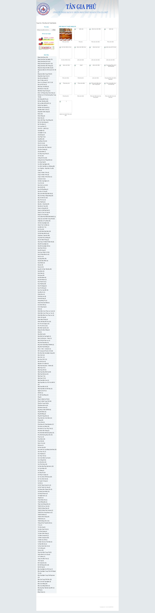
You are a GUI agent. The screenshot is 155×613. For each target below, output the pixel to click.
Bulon (39, 113)
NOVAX (39, 392)
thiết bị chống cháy (42, 508)
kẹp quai (40, 275)
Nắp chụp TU (41, 378)
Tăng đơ (40, 497)
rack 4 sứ (40, 443)
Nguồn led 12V (41, 390)
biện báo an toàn (42, 88)
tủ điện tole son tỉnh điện (44, 541)
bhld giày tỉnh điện (42, 86)
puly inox (40, 437)
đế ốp (39, 590)
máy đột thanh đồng (43, 346)
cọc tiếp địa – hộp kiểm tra (45, 168)
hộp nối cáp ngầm (42, 244)
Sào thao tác (41, 451)
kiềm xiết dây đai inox (43, 321)
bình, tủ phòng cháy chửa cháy (46, 92)
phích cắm (40, 422)
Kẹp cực (40, 256)
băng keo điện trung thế (44, 74)
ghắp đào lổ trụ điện (43, 220)
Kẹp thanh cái (41, 281)
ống (39, 397)
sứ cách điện (41, 468)
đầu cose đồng (41, 583)
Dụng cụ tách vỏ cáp (43, 212)
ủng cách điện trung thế (44, 552)
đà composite (41, 562)
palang (39, 420)
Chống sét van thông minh (44, 160)
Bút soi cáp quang (42, 122)
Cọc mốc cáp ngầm (42, 164)
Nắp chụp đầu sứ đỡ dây (44, 388)
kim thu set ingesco (43, 323)
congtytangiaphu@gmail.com (48, 602)
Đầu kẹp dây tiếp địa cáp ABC (45, 587)
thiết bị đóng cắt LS (43, 520)
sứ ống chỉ (40, 472)
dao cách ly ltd (42, 185)
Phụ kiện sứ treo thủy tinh (44, 428)
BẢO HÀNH (59, 19)
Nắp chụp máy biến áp (43, 372)
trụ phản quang (41, 531)
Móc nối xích (41, 361)
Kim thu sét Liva (42, 325)
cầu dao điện (41, 151)
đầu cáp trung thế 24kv (43, 579)
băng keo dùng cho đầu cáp (45, 67)
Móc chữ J (40, 357)
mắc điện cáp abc (42, 327)
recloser (40, 445)
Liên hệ (67, 19)
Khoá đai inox (41, 296)
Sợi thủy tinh (41, 455)
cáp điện (40, 139)
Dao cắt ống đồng (42, 189)
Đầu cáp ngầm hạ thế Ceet (44, 569)
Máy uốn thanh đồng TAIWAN (45, 344)
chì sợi (39, 155)
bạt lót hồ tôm (41, 84)
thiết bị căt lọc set (42, 506)
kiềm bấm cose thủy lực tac (45, 313)
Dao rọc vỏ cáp (42, 191)
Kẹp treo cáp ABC (42, 290)
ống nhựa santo (42, 407)
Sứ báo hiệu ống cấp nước (44, 466)
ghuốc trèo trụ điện (43, 225)
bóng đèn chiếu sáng (43, 111)
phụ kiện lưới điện (42, 426)
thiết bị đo (40, 518)
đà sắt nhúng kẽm (42, 565)
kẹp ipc (39, 264)
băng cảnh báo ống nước (44, 63)
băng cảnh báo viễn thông (44, 65)
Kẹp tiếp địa (41, 283)
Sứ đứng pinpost (42, 493)
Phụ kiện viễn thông (43, 430)
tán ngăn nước (41, 495)
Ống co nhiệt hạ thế (43, 399)
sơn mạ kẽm (41, 462)
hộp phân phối (41, 248)
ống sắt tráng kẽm (42, 416)
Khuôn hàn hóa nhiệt (43, 302)
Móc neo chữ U (41, 359)
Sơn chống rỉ (41, 460)
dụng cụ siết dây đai (43, 210)
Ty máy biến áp (41, 544)
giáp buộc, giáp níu (42, 235)
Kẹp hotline (40, 262)
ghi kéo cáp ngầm (42, 223)
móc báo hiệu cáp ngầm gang (45, 353)
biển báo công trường (43, 90)
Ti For (39, 525)
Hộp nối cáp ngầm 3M (43, 246)
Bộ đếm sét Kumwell (43, 107)
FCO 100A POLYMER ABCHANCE (46, 216)
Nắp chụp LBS (41, 369)
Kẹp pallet (40, 273)
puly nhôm (40, 439)
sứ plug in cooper (42, 474)
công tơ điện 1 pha (42, 172)
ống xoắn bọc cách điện (44, 418)
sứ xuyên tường (42, 481)
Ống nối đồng (41, 413)
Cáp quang (40, 134)
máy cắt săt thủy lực (43, 340)
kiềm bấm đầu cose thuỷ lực (45, 315)
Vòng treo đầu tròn (42, 558)
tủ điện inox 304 (42, 539)
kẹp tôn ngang (41, 285)
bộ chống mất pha (42, 99)
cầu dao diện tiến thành (44, 147)
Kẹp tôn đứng (41, 288)
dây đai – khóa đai (42, 204)
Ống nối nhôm (41, 411)
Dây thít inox (41, 199)
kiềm (39, 309)
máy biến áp (41, 334)
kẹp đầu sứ (41, 292)
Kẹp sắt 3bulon (41, 279)
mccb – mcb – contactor (43, 348)
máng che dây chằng (43, 330)
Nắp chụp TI (41, 376)
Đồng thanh (40, 592)
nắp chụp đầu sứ (42, 386)
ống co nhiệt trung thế (43, 401)
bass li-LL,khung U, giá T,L (44, 82)
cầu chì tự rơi (41, 145)
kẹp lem (40, 267)
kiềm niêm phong (42, 319)
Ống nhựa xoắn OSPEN (43, 409)
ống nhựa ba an (42, 405)
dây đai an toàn (42, 206)
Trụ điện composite (42, 535)
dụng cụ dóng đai (42, 208)
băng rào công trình (43, 76)
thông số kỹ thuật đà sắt (44, 523)
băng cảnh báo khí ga (43, 61)
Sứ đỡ (39, 483)
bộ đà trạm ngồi (42, 105)
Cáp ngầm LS (41, 132)
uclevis (39, 550)
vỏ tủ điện (40, 556)
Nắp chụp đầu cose (42, 380)
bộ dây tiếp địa (41, 101)
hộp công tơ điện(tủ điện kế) (45, 241)
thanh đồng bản (42, 502)
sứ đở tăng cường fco (43, 485)
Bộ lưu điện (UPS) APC (43, 103)
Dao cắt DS (40, 187)
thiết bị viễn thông (42, 516)
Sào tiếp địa (41, 453)
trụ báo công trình (42, 529)
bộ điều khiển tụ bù (43, 109)
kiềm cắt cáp (41, 317)
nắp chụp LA (41, 367)
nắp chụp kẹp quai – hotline (45, 365)
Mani (39, 332)
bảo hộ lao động (42, 78)
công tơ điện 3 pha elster (44, 176)
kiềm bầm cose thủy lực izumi (45, 311)
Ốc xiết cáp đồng (42, 395)
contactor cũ (41, 178)
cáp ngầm (40, 130)
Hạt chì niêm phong (42, 239)
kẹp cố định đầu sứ (43, 254)
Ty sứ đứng (41, 548)
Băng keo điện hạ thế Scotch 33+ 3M (47, 69)
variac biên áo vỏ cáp (43, 554)
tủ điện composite (42, 537)
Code (39, 170)
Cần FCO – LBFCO (42, 128)
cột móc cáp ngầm (42, 181)
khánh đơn (40, 294)
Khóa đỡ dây (41, 298)
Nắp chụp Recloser (42, 374)
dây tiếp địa (41, 202)
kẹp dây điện (41, 258)
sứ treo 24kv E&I (42, 478)
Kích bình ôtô (41, 304)
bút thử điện (41, 124)
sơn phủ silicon (41, 464)
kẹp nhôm (40, 271)
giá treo (40, 229)
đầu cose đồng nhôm (43, 585)
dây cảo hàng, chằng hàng (44, 195)
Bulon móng (40, 115)
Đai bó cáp (40, 567)
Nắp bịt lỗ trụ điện (42, 363)
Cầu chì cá (40, 143)
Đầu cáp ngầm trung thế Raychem (46, 575)
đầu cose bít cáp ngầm (43, 581)
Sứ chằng (40, 470)
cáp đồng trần (41, 141)
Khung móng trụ (42, 300)
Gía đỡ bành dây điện (43, 231)
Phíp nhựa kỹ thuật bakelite (45, 424)
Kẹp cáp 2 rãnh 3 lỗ (43, 252)
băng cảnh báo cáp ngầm (44, 59)
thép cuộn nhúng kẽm (43, 504)
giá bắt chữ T (41, 227)
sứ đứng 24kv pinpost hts (44, 489)
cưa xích (40, 183)
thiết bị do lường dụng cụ (44, 512)
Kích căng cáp (41, 306)
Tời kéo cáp (41, 527)
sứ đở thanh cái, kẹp (43, 487)
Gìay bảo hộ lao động (43, 237)
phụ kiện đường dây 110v (44, 434)
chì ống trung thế (42, 153)
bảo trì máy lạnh (42, 80)
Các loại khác (41, 126)
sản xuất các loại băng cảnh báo (46, 449)
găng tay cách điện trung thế (45, 218)
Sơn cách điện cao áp (43, 457)
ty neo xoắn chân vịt (43, 546)
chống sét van (41, 157)
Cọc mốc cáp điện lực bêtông (45, 166)
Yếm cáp (40, 560)
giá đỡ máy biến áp (43, 233)
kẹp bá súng (41, 250)
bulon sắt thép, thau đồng (44, 120)
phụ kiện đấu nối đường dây (45, 432)
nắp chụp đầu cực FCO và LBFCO (46, 382)
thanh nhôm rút (42, 499)
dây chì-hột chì (41, 197)
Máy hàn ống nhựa (42, 342)
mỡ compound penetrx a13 (44, 351)
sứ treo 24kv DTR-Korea (44, 476)
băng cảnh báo (41, 57)
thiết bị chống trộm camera (44, 510)
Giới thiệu (50, 19)
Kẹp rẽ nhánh (41, 277)
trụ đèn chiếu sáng (42, 533)
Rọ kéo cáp (40, 447)
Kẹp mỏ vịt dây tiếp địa (43, 269)
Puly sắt (40, 441)
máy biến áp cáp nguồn (43, 336)
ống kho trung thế (42, 403)
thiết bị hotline (41, 514)
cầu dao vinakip (42, 149)
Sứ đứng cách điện (42, 491)
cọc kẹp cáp (41, 162)
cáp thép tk (41, 136)
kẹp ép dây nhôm (42, 260)
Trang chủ (41, 19)
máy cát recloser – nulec (44, 338)
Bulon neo (40, 118)
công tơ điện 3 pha (42, 174)
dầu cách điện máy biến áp (44, 193)
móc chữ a (40, 355)
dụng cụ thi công (42, 214)
